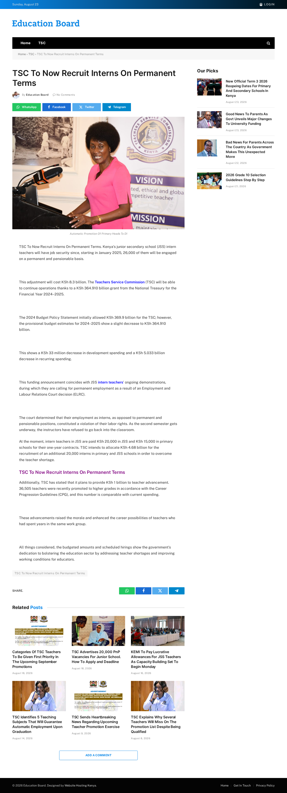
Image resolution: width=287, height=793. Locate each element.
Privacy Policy (265, 785)
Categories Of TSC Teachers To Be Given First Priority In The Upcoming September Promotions (36, 659)
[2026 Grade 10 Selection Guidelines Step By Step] (209, 180)
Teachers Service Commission (120, 282)
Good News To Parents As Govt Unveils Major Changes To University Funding (249, 119)
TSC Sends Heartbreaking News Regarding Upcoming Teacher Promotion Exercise (96, 722)
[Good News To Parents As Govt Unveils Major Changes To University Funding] (209, 119)
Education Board (37, 94)
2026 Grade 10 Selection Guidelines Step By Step (246, 177)
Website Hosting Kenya (80, 785)
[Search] (268, 43)
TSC (42, 43)
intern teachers (110, 382)
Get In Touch (242, 785)
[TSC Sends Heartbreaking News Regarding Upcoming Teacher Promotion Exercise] (98, 696)
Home (26, 43)
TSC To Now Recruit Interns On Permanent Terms (50, 573)
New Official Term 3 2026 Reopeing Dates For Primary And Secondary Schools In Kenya (248, 88)
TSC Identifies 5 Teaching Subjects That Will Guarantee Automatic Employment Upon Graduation (37, 724)
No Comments (66, 94)
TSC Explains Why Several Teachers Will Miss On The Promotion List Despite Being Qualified (155, 724)
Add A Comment (98, 755)
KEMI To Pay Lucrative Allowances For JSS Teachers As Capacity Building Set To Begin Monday (156, 659)
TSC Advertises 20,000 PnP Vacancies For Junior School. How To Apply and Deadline (96, 657)
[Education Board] (46, 23)
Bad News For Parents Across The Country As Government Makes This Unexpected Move (250, 149)
